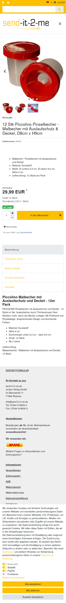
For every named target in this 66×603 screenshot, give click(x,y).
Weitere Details (12, 268)
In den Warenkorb (39, 215)
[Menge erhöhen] (12, 213)
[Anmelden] (3, 2)
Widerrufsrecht (13, 487)
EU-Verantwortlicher (15, 277)
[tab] (33, 249)
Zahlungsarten (13, 475)
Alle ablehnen (33, 590)
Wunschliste (11, 226)
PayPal (11, 570)
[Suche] (59, 9)
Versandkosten (26, 232)
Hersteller (10, 287)
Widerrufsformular (15, 492)
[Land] (47, 2)
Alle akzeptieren (33, 584)
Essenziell (13, 564)
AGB (8, 481)
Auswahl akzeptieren (33, 597)
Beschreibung (12, 249)
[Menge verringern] (12, 217)
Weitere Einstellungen (13, 577)
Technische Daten (14, 258)
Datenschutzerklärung (17, 498)
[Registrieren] (9, 2)
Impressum (11, 503)
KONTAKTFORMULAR (17, 370)
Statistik (11, 567)
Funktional (13, 574)
